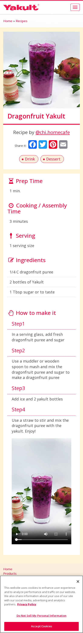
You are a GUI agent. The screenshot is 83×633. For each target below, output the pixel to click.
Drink (30, 158)
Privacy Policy (26, 604)
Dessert (53, 158)
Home (7, 21)
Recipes (21, 21)
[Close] (78, 581)
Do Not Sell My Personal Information (42, 615)
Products (10, 573)
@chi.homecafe (53, 132)
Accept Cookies (41, 626)
